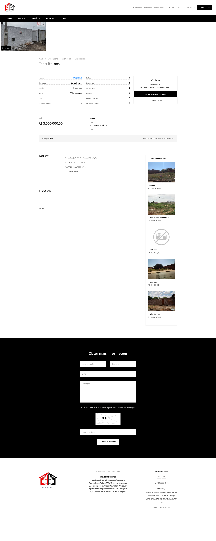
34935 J (192, 7)
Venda (20, 18)
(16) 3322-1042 (176, 7)
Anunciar (50, 18)
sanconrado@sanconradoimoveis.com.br (149, 7)
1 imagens (6, 48)
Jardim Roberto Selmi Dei (158, 217)
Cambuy (151, 185)
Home (9, 18)
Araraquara (66, 59)
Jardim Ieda (152, 250)
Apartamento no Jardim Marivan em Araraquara (108, 491)
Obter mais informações (155, 94)
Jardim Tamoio (154, 314)
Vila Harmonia (80, 59)
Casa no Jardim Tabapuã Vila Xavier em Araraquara (108, 483)
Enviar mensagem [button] (108, 442)
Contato (63, 18)
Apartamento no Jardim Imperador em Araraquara (108, 489)
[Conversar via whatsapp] (159, 476)
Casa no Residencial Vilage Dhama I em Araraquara (108, 486)
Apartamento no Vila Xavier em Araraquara (108, 480)
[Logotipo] (19, 7)
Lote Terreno (53, 59)
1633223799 (205, 7)
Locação (34, 18)
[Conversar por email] (164, 476)
